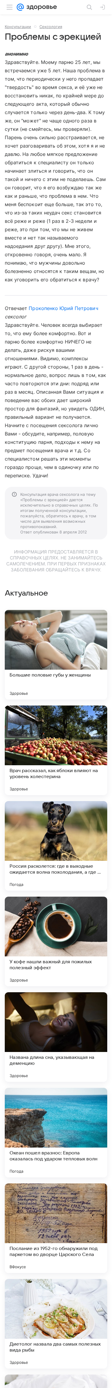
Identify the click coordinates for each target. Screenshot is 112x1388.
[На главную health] (40, 7)
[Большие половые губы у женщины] (56, 655)
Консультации (18, 26)
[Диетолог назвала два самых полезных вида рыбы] (56, 1324)
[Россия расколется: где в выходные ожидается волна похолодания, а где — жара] (56, 846)
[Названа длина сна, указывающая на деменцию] (56, 1037)
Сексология (50, 26)
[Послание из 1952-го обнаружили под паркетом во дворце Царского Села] (56, 1228)
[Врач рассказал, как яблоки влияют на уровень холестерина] (56, 750)
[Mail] (20, 7)
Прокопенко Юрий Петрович (63, 308)
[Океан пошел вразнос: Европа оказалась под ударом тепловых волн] (56, 1132)
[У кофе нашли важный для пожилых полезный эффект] (56, 941)
